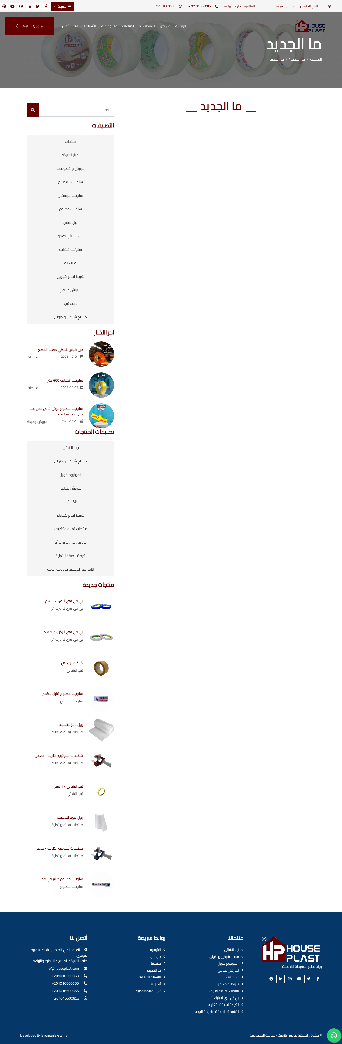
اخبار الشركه (70, 154)
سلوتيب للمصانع (70, 181)
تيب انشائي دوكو (71, 235)
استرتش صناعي (70, 289)
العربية (62, 6)
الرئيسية (180, 26)
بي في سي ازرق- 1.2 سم (64, 601)
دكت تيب (70, 303)
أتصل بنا (64, 26)
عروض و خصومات (70, 168)
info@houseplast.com (62, 968)
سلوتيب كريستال (70, 195)
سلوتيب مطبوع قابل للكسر (63, 693)
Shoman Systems (54, 1035)
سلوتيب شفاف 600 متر (65, 380)
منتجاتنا (156, 963)
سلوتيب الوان (70, 262)
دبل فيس (70, 222)
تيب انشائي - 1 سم (68, 786)
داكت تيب (71, 501)
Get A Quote (33, 26)
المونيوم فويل (71, 474)
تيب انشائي (70, 447)
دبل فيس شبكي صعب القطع (60, 349)
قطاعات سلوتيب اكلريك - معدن (59, 755)
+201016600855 (65, 990)
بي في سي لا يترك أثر (70, 542)
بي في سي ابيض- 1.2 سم (63, 632)
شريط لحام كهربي (70, 276)
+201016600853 (200, 6)
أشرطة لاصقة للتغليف (70, 555)
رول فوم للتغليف (70, 817)
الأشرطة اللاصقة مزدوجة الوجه (70, 569)
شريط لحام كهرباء (70, 515)
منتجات (70, 141)
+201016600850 (65, 983)
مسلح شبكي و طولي (70, 316)
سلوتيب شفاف (70, 249)
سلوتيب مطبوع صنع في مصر (61, 879)
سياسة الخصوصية (148, 991)
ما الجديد (111, 26)
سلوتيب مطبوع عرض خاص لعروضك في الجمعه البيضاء (56, 411)
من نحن (165, 26)
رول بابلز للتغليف (70, 724)
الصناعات (128, 26)
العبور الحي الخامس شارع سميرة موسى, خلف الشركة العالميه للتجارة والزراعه (275, 6)
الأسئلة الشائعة (85, 26)
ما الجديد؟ (297, 59)
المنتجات (149, 26)
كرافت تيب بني (72, 663)
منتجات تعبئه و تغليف (70, 528)
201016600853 (166, 6)
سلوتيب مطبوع (70, 208)
